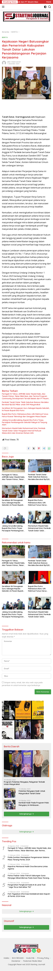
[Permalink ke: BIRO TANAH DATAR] (4, 62)
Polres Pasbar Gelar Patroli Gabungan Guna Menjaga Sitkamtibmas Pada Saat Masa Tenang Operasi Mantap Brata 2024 (28, 876)
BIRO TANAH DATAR (14, 62)
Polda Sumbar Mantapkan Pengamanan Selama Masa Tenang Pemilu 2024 (28, 858)
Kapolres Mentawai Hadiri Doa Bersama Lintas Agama (28, 867)
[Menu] (3, 7)
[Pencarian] (49, 7)
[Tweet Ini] (34, 448)
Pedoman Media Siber (32, 961)
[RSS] (39, 951)
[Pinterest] (24, 951)
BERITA (5, 37)
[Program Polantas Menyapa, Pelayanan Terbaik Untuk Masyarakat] (26, 763)
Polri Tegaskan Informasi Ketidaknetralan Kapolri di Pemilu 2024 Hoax (29, 895)
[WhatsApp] (34, 951)
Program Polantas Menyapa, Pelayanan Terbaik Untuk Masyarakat (24, 783)
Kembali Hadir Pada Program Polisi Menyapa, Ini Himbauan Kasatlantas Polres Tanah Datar (34, 804)
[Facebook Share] (28, 448)
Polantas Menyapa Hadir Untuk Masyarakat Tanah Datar (32, 792)
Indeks (6, 958)
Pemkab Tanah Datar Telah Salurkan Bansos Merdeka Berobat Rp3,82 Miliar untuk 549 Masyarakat (25, 403)
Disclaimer (16, 961)
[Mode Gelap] (45, 7)
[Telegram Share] (44, 448)
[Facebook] (15, 951)
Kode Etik (30, 958)
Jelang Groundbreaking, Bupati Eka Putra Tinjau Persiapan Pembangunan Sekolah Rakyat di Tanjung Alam (24, 422)
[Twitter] (20, 951)
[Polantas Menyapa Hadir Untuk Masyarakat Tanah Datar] (9, 793)
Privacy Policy (43, 958)
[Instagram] (29, 951)
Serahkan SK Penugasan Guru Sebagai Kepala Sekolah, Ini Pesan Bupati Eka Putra (25, 409)
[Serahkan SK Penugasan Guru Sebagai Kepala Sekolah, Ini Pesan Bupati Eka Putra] (13, 491)
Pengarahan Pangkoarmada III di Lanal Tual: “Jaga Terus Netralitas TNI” (27, 886)
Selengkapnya (25, 814)
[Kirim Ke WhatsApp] (49, 448)
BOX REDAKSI (18, 958)
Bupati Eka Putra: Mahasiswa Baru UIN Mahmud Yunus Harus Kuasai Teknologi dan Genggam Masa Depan (25, 415)
